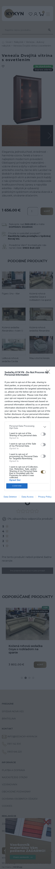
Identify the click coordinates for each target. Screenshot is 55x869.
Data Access (27, 496)
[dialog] (27, 434)
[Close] (49, 372)
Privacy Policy (44, 496)
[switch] (43, 434)
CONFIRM (17, 486)
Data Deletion (10, 496)
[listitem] (27, 427)
